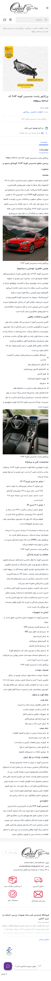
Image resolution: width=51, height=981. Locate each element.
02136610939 (29, 863)
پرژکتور (28, 28)
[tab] (43, 142)
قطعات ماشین (38, 28)
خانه (46, 28)
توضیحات (43, 142)
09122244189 (39, 863)
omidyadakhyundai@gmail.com (31, 866)
